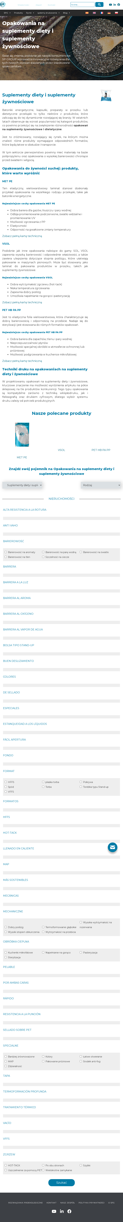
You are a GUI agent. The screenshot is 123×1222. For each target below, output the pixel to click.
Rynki (29, 13)
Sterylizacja (14, 957)
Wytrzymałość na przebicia (60, 932)
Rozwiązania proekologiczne (25, 1203)
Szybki (86, 1165)
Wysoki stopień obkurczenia (23, 932)
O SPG (111, 1203)
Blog (65, 13)
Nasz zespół (67, 1203)
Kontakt (51, 5)
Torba (48, 787)
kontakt (52, 1203)
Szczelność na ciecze (57, 557)
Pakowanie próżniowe (57, 1061)
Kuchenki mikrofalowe (20, 952)
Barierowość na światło (96, 552)
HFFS (11, 782)
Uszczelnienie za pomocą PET (25, 1170)
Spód (11, 787)
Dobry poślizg (15, 927)
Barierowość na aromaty (21, 552)
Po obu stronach (54, 1165)
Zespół (38, 5)
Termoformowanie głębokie (60, 927)
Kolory (49, 1056)
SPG (6, 13)
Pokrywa (88, 782)
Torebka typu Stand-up (96, 787)
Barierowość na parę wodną (60, 552)
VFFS (11, 791)
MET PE (22, 457)
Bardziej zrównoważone (21, 1056)
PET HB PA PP (101, 450)
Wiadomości (23, 5)
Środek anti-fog (91, 1061)
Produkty (18, 13)
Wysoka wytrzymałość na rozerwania (96, 925)
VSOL (61, 450)
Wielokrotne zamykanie (58, 1170)
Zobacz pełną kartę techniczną (22, 236)
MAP (11, 1061)
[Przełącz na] (87, 13)
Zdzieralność (15, 1066)
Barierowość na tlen (19, 557)
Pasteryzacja (90, 952)
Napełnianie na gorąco (58, 952)
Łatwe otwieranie (92, 1056)
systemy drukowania (47, 13)
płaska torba (52, 782)
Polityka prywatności (92, 1203)
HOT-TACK (14, 1165)
